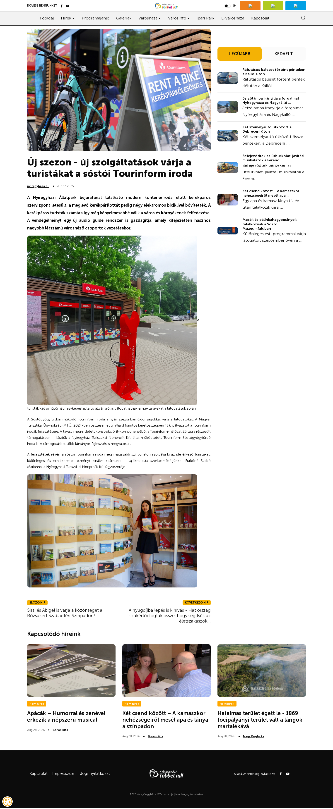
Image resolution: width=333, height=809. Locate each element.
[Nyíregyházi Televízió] (250, 5)
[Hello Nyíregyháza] (295, 5)
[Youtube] (67, 6)
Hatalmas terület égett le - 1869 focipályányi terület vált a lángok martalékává (259, 720)
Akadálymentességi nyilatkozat (254, 774)
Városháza (147, 18)
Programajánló (95, 18)
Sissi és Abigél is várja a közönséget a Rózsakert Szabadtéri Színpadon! (64, 612)
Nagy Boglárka (253, 736)
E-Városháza (232, 18)
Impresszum (63, 773)
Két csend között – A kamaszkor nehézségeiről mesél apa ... (270, 193)
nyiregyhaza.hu (38, 186)
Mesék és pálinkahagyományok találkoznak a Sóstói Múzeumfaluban (269, 223)
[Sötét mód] (230, 5)
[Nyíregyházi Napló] (273, 5)
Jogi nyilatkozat (95, 773)
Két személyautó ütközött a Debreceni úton (267, 129)
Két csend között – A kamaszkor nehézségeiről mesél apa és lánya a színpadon (165, 720)
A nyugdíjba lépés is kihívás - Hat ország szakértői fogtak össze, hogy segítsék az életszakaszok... (170, 615)
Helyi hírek (36, 703)
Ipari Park (205, 18)
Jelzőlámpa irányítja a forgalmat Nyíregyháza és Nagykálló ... (270, 100)
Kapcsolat (260, 18)
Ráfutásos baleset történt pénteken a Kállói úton (273, 71)
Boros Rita (60, 730)
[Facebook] (62, 6)
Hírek (66, 18)
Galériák (123, 18)
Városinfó (177, 18)
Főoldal (47, 18)
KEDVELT (283, 53)
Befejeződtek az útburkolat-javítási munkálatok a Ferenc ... (273, 158)
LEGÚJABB (239, 53)
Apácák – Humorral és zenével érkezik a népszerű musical (66, 716)
